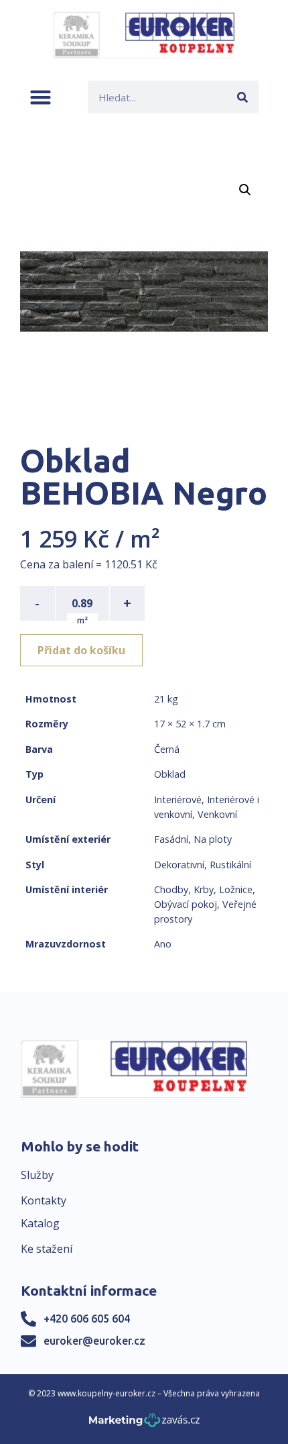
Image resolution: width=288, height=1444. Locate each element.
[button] (40, 97)
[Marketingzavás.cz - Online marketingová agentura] (144, 1424)
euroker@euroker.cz (94, 1341)
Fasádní (171, 839)
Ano (162, 943)
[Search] (242, 97)
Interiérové (178, 799)
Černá (166, 749)
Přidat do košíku (81, 650)
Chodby (171, 889)
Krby (204, 889)
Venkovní (217, 814)
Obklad (170, 774)
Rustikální (230, 864)
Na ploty (213, 839)
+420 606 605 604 (87, 1318)
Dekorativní (179, 864)
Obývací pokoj (185, 904)
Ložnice (236, 889)
